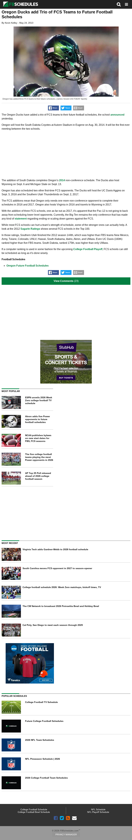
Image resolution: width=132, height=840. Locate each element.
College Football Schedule (33, 809)
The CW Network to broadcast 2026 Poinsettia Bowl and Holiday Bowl (61, 606)
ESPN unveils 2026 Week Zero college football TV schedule (38, 400)
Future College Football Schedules (44, 721)
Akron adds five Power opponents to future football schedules (37, 419)
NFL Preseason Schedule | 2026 (42, 759)
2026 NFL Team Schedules (39, 740)
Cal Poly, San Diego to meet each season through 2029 (53, 625)
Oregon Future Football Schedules (27, 265)
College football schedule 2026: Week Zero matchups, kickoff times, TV (62, 587)
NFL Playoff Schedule (98, 812)
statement (21, 218)
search (119, 4)
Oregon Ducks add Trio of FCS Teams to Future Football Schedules (57, 14)
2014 (62, 180)
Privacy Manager (66, 834)
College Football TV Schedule (41, 702)
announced (117, 114)
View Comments (63, 281)
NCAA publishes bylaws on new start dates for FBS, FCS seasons (38, 438)
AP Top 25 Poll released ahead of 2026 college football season (38, 476)
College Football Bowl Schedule (34, 812)
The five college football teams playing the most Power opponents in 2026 (39, 457)
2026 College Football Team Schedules (46, 777)
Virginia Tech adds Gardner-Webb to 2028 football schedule (55, 549)
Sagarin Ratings (30, 228)
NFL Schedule (98, 809)
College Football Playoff (87, 249)
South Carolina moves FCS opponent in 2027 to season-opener (57, 568)
